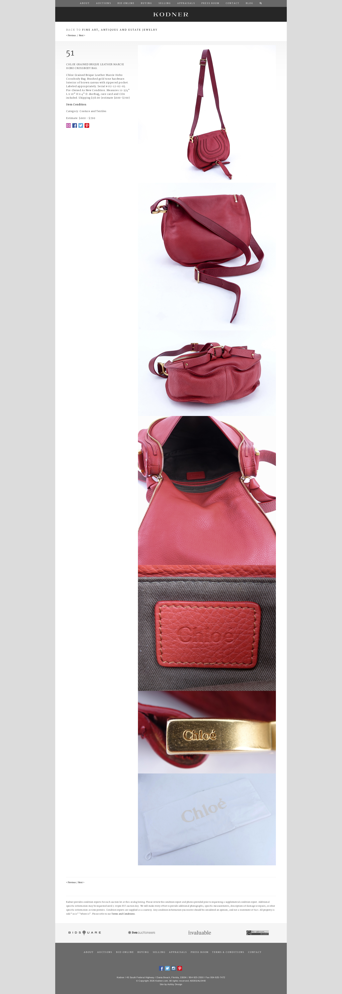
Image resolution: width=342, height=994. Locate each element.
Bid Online (125, 952)
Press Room (200, 952)
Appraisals (178, 952)
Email (68, 125)
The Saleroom (258, 933)
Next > (82, 35)
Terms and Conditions (123, 914)
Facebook (74, 125)
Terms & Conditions (228, 952)
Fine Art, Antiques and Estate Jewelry (120, 30)
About (89, 952)
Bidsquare (84, 933)
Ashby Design (174, 984)
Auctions (104, 952)
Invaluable (200, 933)
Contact (255, 952)
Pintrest (87, 125)
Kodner (171, 14)
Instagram (173, 968)
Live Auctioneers (142, 933)
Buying (143, 952)
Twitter (80, 125)
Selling (159, 952)
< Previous (71, 35)
